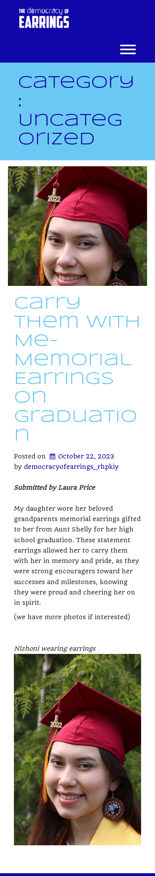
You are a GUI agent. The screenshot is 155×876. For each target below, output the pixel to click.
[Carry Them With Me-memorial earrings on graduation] (77, 226)
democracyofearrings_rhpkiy (71, 466)
